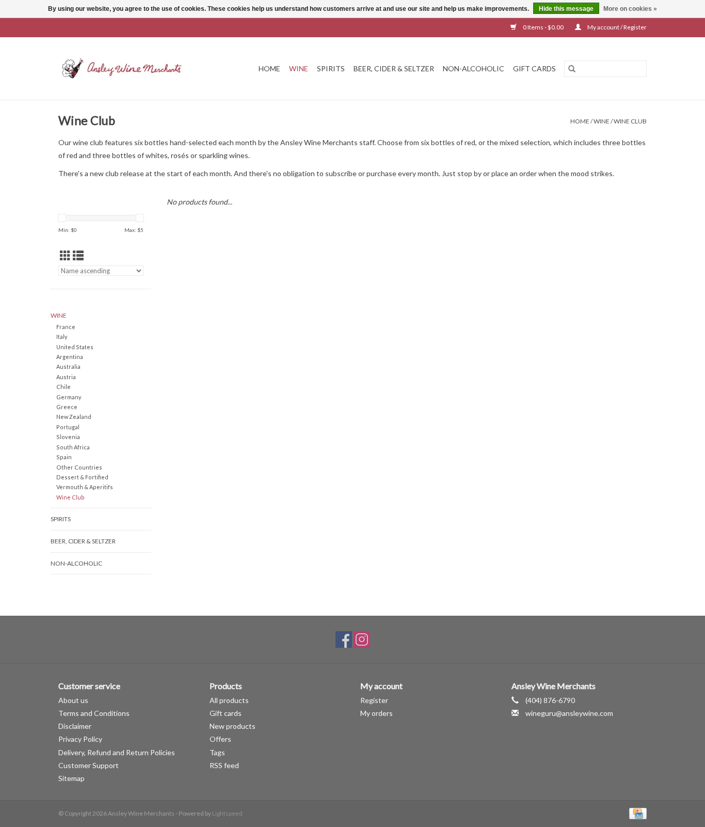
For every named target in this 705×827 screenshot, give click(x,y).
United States (74, 347)
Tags (217, 752)
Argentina (69, 356)
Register (374, 700)
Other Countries (79, 467)
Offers (220, 739)
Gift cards (534, 68)
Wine (298, 68)
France (65, 326)
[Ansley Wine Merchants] (130, 68)
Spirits (331, 68)
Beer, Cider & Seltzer (394, 68)
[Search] (572, 68)
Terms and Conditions (94, 713)
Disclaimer (74, 726)
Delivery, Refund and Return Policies (116, 752)
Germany (69, 397)
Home (269, 68)
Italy (62, 336)
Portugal (67, 427)
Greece (66, 406)
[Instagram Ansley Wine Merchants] (362, 639)
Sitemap (71, 778)
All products (229, 700)
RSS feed (224, 765)
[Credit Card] (636, 813)
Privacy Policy (80, 739)
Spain (64, 457)
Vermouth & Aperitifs (84, 486)
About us (73, 700)
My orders (376, 713)
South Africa (73, 447)
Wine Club (630, 121)
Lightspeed (227, 813)
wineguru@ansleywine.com (569, 713)
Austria (66, 376)
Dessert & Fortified (82, 477)
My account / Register (616, 27)
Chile (63, 386)
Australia (68, 366)
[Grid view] (65, 255)
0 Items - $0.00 (543, 27)
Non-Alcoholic (473, 68)
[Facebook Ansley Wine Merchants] (343, 639)
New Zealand (73, 416)
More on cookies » (630, 8)
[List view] (78, 255)
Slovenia (68, 436)
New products (232, 726)
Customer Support (88, 765)
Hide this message (566, 8)
